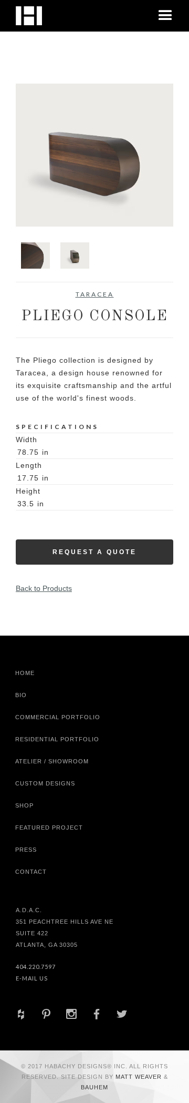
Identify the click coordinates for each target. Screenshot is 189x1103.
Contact (31, 872)
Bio (21, 695)
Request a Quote (94, 552)
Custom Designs (45, 783)
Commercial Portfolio (57, 717)
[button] (165, 16)
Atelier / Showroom (52, 761)
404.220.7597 (36, 966)
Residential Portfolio (57, 739)
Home (25, 673)
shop (24, 805)
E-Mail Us (32, 978)
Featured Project (49, 827)
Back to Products (44, 588)
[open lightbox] (94, 155)
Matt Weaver (140, 1077)
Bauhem (94, 1087)
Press (26, 849)
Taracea (95, 294)
